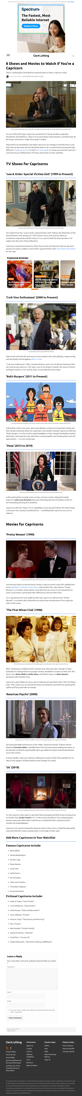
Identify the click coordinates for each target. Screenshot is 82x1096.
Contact (29, 1048)
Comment (11, 967)
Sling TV (47, 1060)
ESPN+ (46, 1046)
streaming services (21, 150)
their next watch (41, 150)
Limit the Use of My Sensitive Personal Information (13, 1068)
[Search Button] (73, 55)
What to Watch (15, 1029)
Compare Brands (68, 1051)
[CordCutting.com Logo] (41, 55)
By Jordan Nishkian (15, 76)
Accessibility (10, 1057)
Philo (46, 1051)
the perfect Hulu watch (66, 249)
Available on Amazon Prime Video (25, 587)
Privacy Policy (11, 1052)
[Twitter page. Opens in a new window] (7, 1048)
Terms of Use (10, 1054)
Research (29, 1062)
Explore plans (31, 26)
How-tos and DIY (68, 1048)
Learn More (70, 1)
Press (28, 1060)
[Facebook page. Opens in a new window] (11, 1048)
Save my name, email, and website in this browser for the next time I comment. (32, 1011)
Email (9, 1001)
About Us (29, 1046)
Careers (29, 1051)
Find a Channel (67, 1046)
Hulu (46, 1048)
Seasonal (13, 1030)
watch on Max (36, 359)
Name (9, 992)
